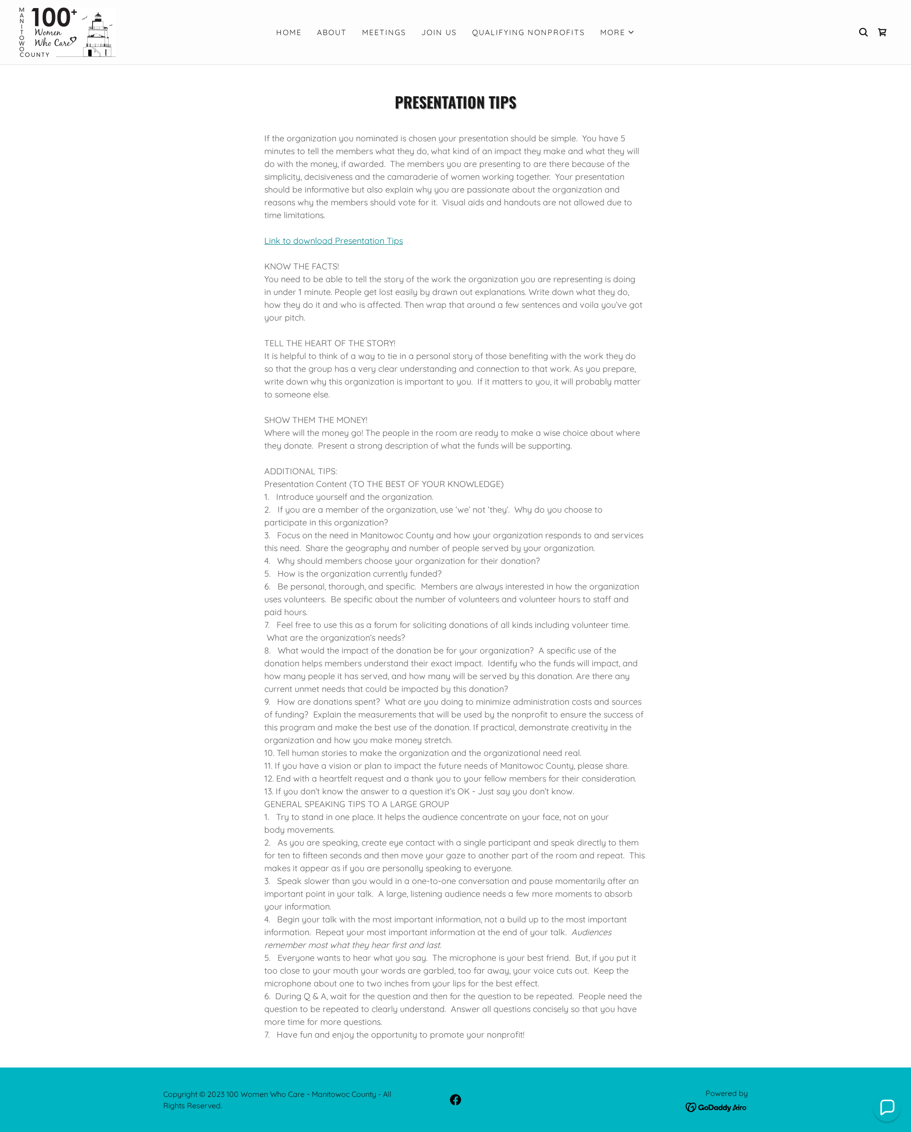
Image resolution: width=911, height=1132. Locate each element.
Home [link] (289, 32)
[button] (617, 32)
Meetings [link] (384, 32)
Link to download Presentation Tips (333, 240)
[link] (67, 31)
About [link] (332, 32)
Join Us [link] (439, 32)
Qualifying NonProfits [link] (528, 32)
